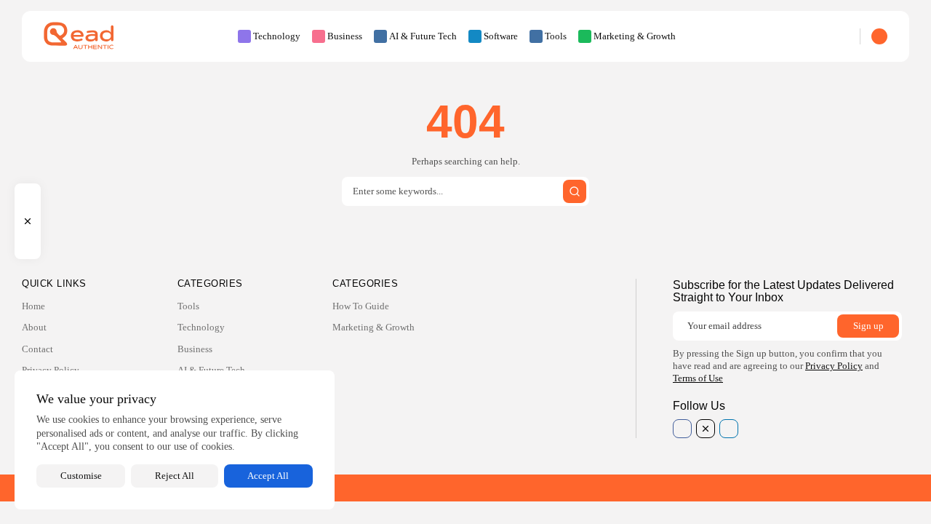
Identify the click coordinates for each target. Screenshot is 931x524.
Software (501, 36)
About (34, 327)
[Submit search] (574, 191)
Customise (81, 475)
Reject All (174, 475)
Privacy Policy (834, 365)
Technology (276, 36)
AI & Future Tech (423, 36)
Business (344, 36)
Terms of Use (698, 378)
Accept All (268, 475)
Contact (37, 349)
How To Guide (360, 306)
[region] (175, 439)
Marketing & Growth (635, 36)
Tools (556, 36)
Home (33, 306)
